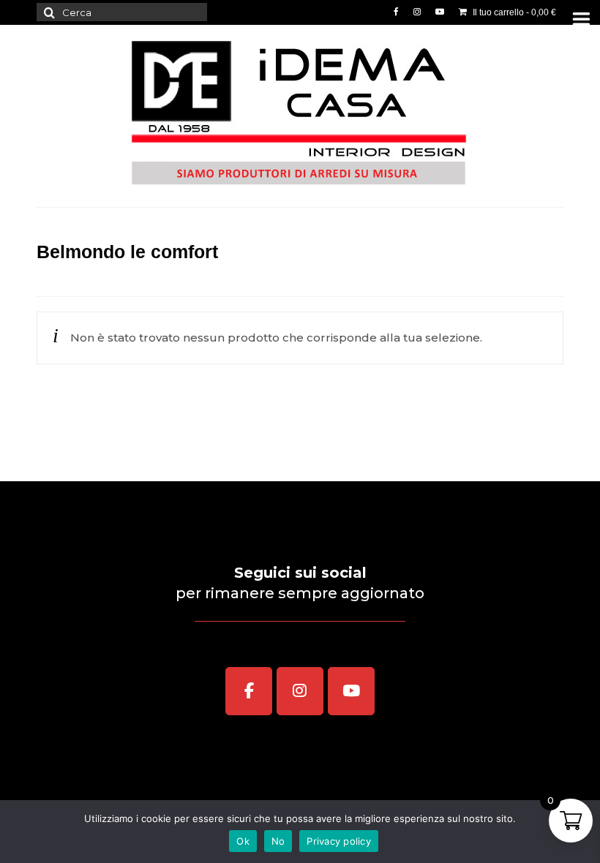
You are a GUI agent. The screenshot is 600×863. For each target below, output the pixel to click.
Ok (243, 841)
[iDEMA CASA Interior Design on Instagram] (300, 691)
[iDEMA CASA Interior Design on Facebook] (248, 691)
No (278, 841)
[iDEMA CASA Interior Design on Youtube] (351, 691)
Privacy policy (339, 841)
